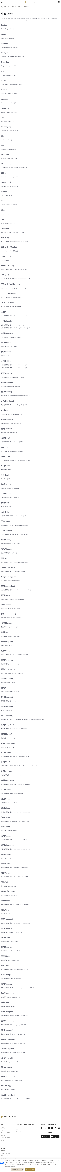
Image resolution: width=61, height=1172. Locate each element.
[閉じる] (58, 1160)
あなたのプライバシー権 (17, 1169)
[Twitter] (59, 1128)
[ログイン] (2, 2)
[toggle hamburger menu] (59, 2)
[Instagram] (42, 1128)
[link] (45, 1136)
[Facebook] (49, 1128)
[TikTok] (45, 1128)
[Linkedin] (55, 1128)
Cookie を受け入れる (30, 1169)
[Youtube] (52, 1128)
